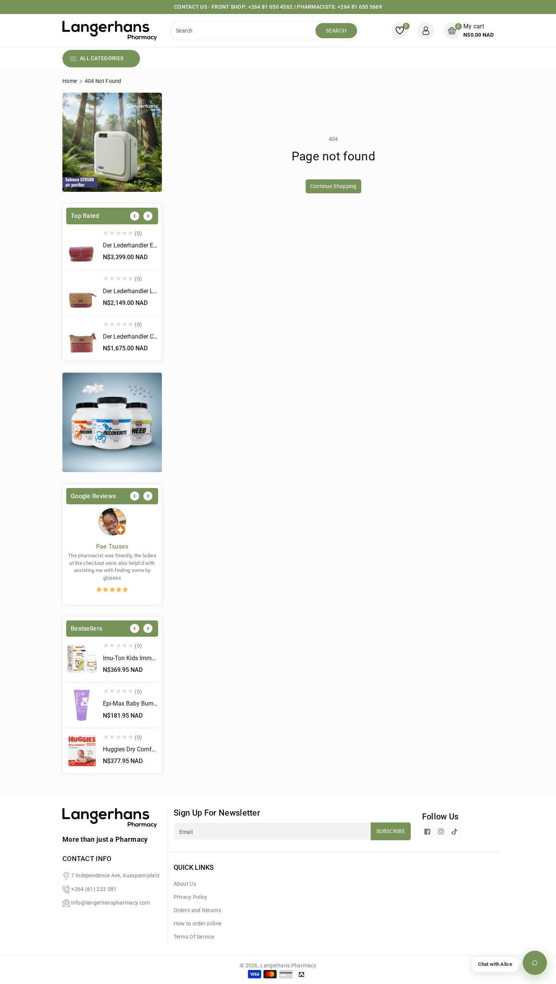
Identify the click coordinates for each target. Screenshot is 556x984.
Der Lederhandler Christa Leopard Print (154, 336)
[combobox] (244, 31)
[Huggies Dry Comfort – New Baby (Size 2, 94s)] (81, 751)
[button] (469, 30)
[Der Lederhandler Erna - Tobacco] (81, 247)
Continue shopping (333, 186)
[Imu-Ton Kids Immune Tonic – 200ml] (81, 659)
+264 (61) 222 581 (93, 889)
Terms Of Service (194, 937)
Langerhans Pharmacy (288, 965)
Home (69, 81)
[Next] (147, 216)
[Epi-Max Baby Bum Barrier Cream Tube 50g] (81, 705)
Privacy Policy (191, 897)
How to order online (198, 923)
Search (336, 31)
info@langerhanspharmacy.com (110, 903)
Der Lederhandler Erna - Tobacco (146, 245)
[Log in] (426, 30)
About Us (185, 884)
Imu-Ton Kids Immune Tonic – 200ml (152, 658)
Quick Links (194, 867)
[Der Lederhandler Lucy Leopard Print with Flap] (81, 292)
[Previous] (134, 216)
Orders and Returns (197, 910)
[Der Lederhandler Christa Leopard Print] (81, 338)
